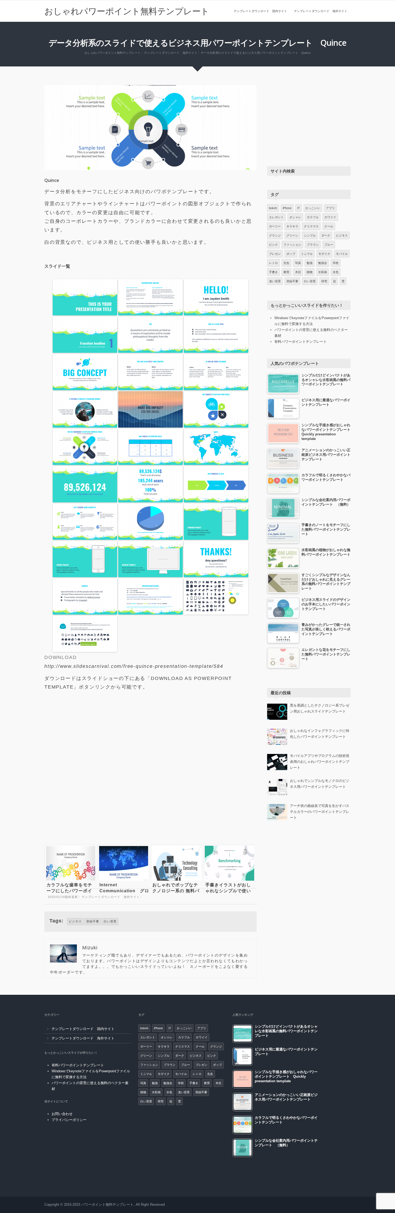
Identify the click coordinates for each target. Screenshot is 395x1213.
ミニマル (307, 253)
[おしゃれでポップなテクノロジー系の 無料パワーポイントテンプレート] (175, 860)
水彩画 (322, 272)
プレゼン (275, 253)
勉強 (310, 263)
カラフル (313, 217)
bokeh (273, 208)
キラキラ (292, 226)
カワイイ (330, 217)
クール (328, 226)
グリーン (292, 235)
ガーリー (275, 226)
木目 (298, 272)
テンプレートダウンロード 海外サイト (320, 11)
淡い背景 (275, 281)
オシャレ (295, 217)
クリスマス (311, 226)
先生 (286, 263)
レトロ (273, 263)
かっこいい (313, 208)
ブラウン (313, 244)
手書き (273, 272)
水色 (336, 272)
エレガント (276, 217)
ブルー (328, 244)
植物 (310, 272)
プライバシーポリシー (69, 1120)
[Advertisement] (150, 770)
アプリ (330, 208)
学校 (336, 263)
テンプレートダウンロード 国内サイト (260, 11)
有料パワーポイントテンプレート (300, 342)
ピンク (273, 244)
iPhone (287, 208)
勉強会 (322, 263)
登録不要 (92, 921)
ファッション (292, 244)
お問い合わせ (62, 1114)
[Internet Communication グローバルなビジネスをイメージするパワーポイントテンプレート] (122, 860)
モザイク (324, 253)
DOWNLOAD (60, 657)
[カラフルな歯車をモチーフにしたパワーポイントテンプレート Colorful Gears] (69, 860)
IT (298, 208)
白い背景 (110, 921)
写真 (298, 263)
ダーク (325, 235)
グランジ (275, 235)
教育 (286, 272)
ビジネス (75, 921)
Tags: (56, 920)
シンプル (310, 235)
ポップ (290, 253)
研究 (324, 281)
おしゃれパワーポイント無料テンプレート (126, 11)
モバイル (342, 253)
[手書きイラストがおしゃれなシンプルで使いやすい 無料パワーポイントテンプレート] (228, 860)
